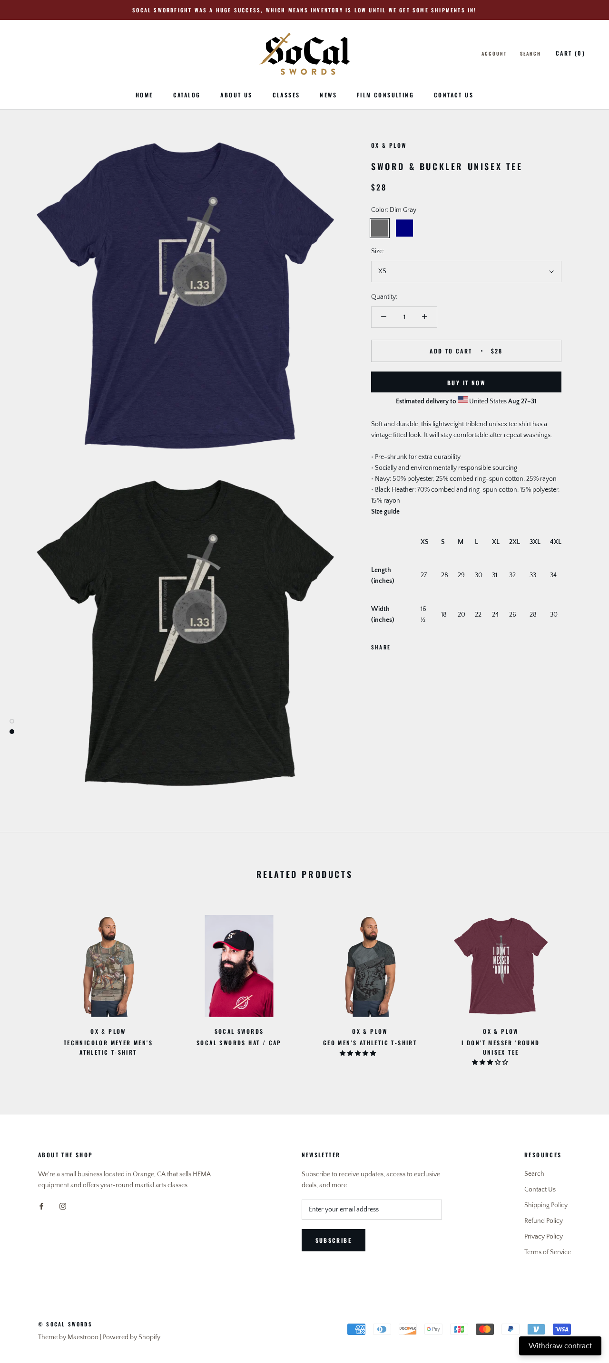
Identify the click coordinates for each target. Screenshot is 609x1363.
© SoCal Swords (65, 1324)
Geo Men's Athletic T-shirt (370, 1043)
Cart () (570, 53)
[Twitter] (412, 645)
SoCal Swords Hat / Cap (239, 1043)
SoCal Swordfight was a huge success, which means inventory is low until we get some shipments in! (304, 10)
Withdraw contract (560, 1346)
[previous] (29, 985)
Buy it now (466, 383)
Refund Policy (543, 1221)
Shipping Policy (546, 1205)
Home (144, 95)
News (328, 95)
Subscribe (333, 1240)
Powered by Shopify (131, 1337)
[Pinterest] (424, 645)
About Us (236, 95)
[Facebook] (400, 645)
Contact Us (453, 95)
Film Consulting (385, 95)
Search (530, 53)
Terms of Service (547, 1252)
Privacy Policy (543, 1236)
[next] (579, 985)
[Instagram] (62, 1206)
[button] (358, 1053)
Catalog (187, 95)
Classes (286, 95)
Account (494, 53)
